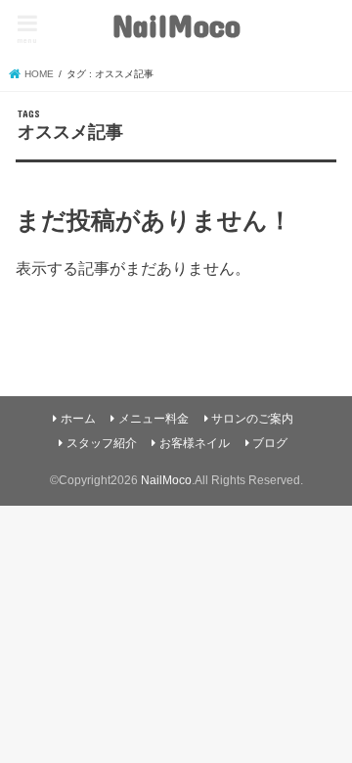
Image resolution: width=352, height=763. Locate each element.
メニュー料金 (153, 419)
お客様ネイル (194, 443)
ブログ (269, 443)
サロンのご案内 (252, 419)
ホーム (78, 419)
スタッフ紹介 (101, 443)
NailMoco (176, 25)
